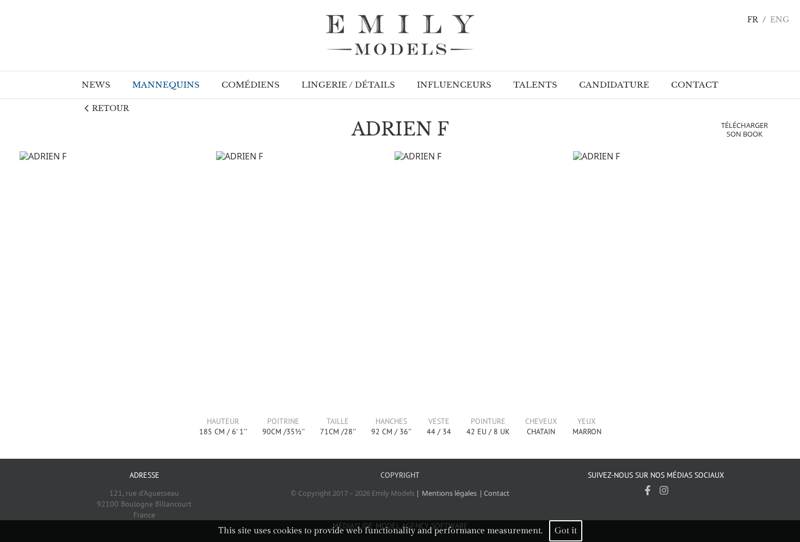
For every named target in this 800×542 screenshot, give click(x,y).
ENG (779, 19)
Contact (496, 493)
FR (752, 19)
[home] (400, 35)
